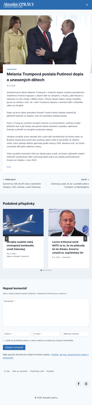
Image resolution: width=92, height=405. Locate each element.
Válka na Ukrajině (13, 256)
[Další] (85, 239)
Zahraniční (12, 69)
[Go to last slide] (7, 239)
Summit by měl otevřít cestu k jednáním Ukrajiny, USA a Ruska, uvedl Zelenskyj (22, 183)
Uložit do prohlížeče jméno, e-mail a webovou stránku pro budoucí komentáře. (40, 340)
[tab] (41, 270)
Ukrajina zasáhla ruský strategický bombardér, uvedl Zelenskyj (20, 245)
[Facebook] (78, 384)
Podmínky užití (37, 371)
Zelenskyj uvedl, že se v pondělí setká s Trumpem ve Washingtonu (70, 183)
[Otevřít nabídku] (87, 5)
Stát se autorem (20, 371)
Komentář (9, 301)
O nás (7, 371)
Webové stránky (71, 334)
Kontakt (50, 371)
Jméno (8, 334)
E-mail (37, 334)
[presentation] (23, 222)
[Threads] (86, 384)
